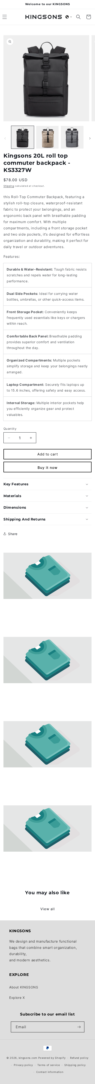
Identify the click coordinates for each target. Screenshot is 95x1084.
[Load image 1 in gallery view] (22, 137)
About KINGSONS (23, 987)
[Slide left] (5, 138)
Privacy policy (23, 1065)
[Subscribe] (79, 1027)
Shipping (8, 185)
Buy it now (47, 467)
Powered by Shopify (52, 1057)
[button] (68, 17)
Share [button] (13, 534)
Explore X (17, 998)
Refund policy (79, 1057)
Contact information (49, 1072)
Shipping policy (75, 1065)
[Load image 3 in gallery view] (72, 137)
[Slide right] (90, 138)
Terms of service (48, 1065)
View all (47, 909)
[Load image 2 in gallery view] (47, 137)
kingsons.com (28, 1057)
